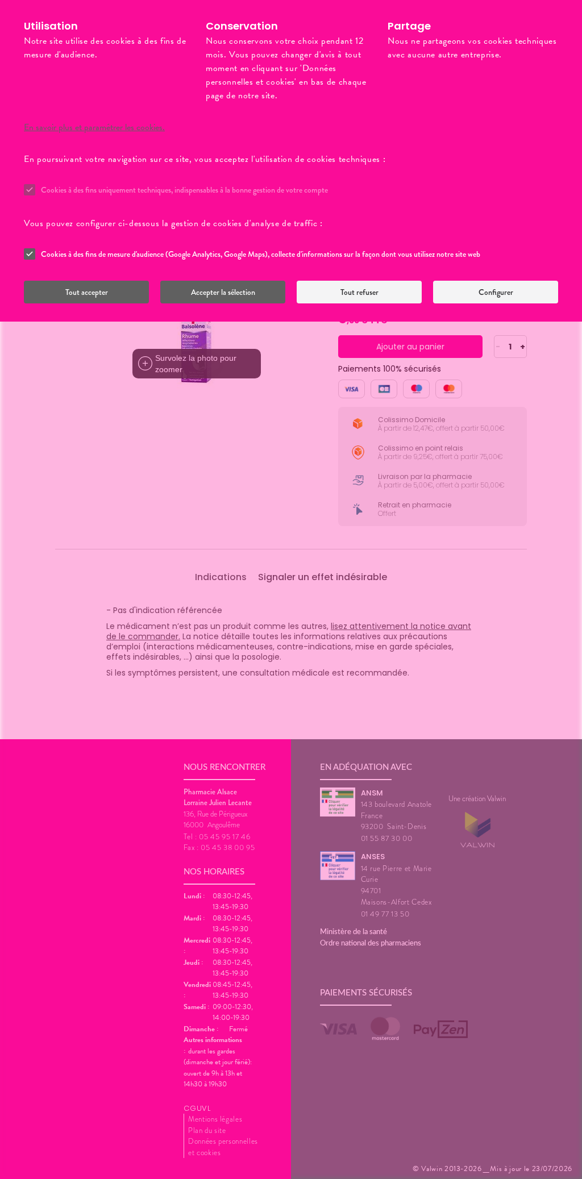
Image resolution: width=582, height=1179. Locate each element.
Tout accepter (86, 292)
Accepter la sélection (223, 292)
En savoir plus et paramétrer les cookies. (94, 127)
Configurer (496, 292)
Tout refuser (359, 292)
